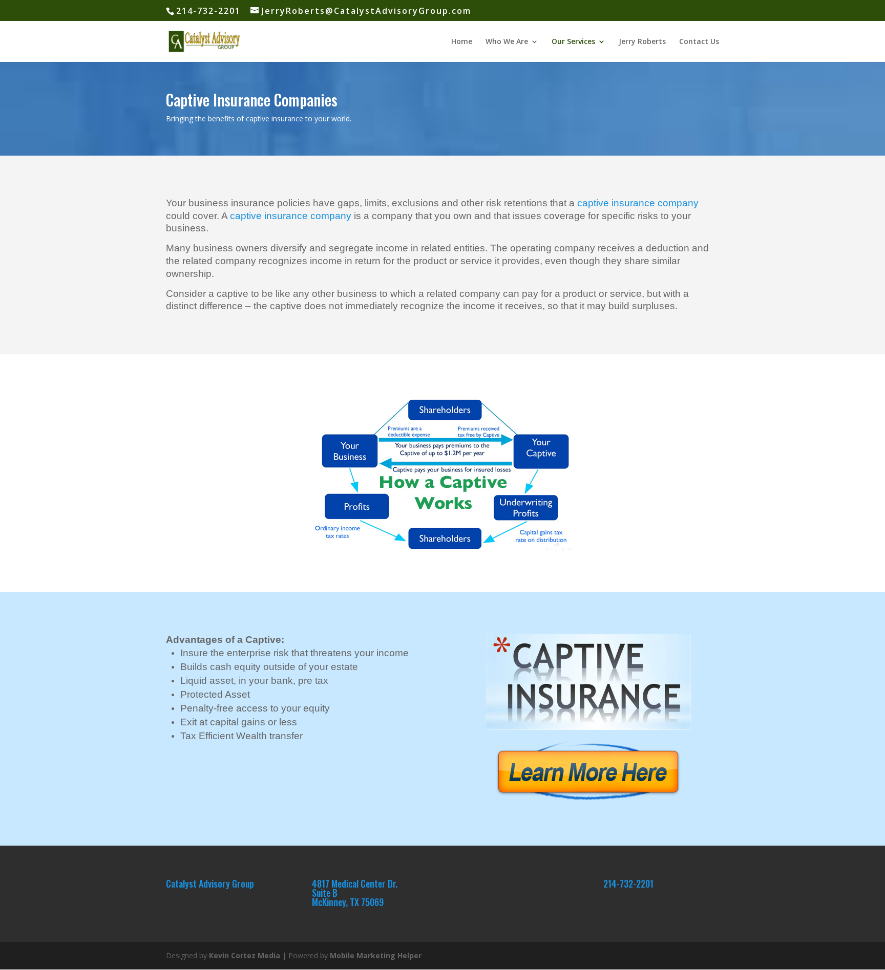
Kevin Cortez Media (244, 955)
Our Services (573, 42)
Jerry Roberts (642, 42)
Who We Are (507, 42)
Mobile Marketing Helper (376, 955)
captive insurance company (638, 203)
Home (461, 42)
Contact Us (699, 42)
